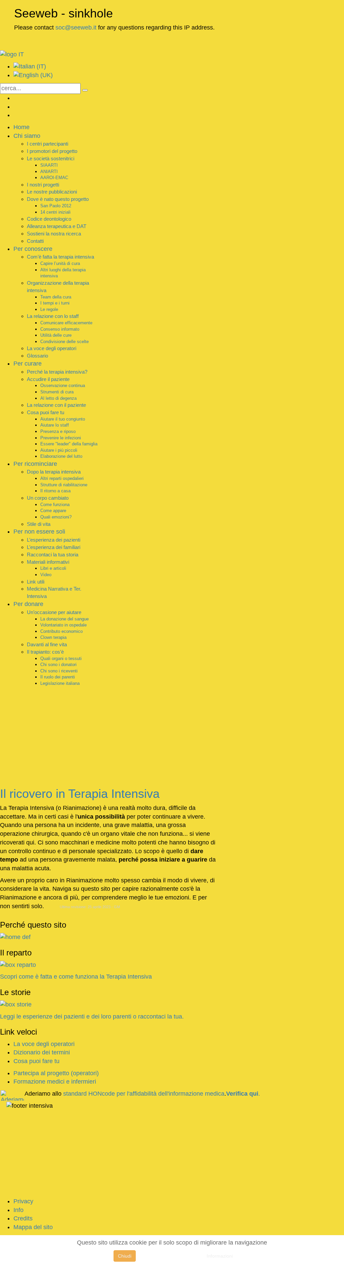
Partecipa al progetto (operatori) (56, 1073)
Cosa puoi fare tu (36, 1061)
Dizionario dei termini (41, 1052)
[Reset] (85, 90)
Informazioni (220, 1256)
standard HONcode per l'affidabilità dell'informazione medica (143, 1093)
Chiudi (124, 1256)
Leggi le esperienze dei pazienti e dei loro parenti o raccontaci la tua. (92, 1016)
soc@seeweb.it (75, 27)
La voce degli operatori (44, 1044)
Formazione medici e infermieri (54, 1081)
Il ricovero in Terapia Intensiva (80, 794)
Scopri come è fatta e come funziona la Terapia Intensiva (76, 976)
